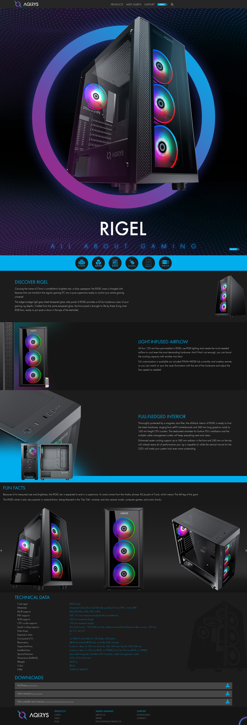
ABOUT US (100, 715)
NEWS (99, 718)
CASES (57, 715)
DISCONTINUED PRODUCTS (108, 722)
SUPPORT (149, 4)
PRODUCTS (117, 4)
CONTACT (141, 718)
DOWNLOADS (143, 715)
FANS (56, 718)
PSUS (56, 722)
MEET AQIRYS (133, 4)
